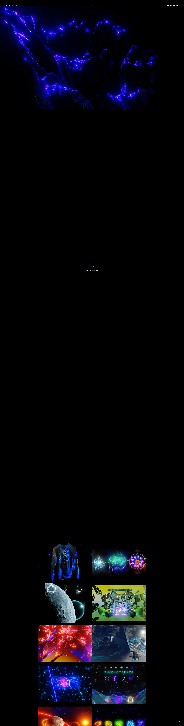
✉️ (9, 5)
